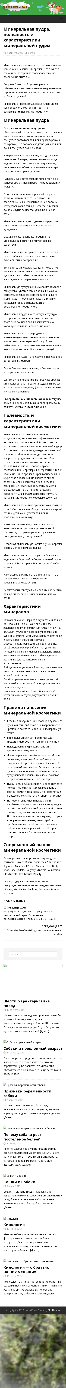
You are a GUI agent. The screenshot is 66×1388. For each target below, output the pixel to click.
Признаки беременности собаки (27, 1093)
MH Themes (54, 1310)
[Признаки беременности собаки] (24, 1085)
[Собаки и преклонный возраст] (23, 1042)
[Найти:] (33, 954)
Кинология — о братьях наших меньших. (26, 1269)
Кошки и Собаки (19, 1181)
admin (31, 52)
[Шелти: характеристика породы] (33, 995)
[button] (61, 18)
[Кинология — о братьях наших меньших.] (29, 1261)
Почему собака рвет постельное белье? (23, 1137)
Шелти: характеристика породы (27, 1003)
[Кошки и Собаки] (15, 1175)
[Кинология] (11, 1218)
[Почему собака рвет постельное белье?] (29, 1128)
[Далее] (44, 1031)
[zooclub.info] (33, 13)
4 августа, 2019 (15, 52)
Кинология (14, 1224)
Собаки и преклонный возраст (33, 1048)
